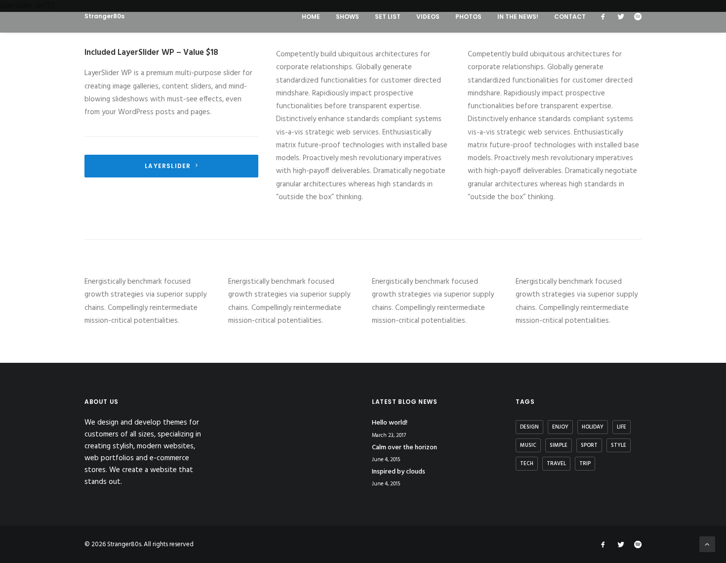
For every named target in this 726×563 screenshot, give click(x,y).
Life (621, 427)
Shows (347, 16)
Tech (526, 463)
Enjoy (560, 427)
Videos (428, 16)
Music (528, 445)
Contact (570, 16)
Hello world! (389, 423)
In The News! (517, 16)
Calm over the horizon (404, 447)
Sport (589, 445)
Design (529, 427)
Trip (585, 463)
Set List (388, 16)
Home (311, 16)
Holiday (593, 427)
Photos (468, 16)
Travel (556, 463)
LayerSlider (168, 166)
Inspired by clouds (398, 471)
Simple (558, 445)
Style (618, 445)
